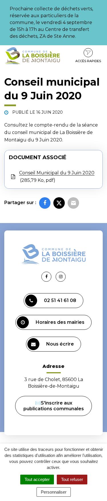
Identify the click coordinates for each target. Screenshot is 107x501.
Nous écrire (60, 344)
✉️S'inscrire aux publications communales (53, 405)
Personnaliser (53, 492)
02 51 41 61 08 (60, 300)
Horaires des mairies (60, 322)
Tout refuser (72, 479)
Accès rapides (88, 61)
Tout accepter (37, 479)
